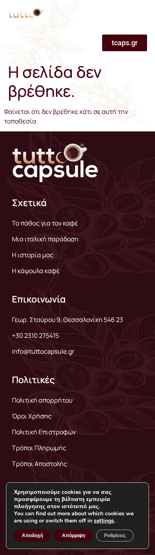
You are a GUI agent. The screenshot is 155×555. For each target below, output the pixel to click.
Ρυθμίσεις (115, 535)
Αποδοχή (32, 535)
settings (104, 520)
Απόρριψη (73, 535)
